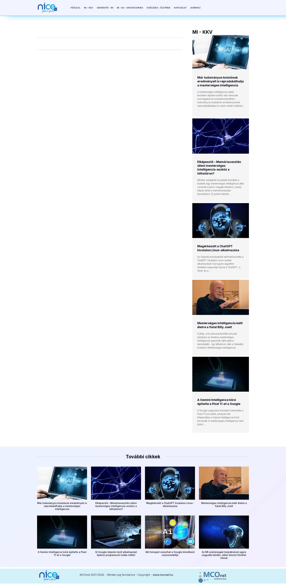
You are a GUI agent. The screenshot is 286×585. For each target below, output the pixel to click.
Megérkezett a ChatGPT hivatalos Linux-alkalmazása (170, 504)
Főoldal (75, 8)
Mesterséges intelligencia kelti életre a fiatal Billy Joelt (224, 504)
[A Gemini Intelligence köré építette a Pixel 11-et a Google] (220, 374)
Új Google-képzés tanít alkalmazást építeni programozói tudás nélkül (116, 553)
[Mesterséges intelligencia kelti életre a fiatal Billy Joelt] (220, 297)
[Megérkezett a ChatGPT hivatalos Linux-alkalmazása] (220, 220)
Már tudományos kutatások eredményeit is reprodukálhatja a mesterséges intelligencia (220, 81)
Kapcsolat (180, 8)
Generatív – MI (105, 8)
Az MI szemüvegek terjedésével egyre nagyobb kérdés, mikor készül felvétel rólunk (224, 555)
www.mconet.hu (163, 574)
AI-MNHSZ (195, 8)
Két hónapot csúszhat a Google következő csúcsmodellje (170, 553)
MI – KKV (88, 8)
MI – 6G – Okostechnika (130, 8)
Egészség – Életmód (158, 8)
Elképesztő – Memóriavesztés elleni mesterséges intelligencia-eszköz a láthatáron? (116, 506)
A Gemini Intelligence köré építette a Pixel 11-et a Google (62, 553)
